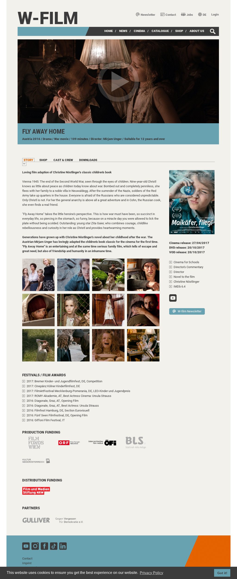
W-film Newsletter (189, 311)
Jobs (190, 14)
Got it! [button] (222, 573)
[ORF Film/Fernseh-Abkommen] (71, 445)
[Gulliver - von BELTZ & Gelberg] (38, 523)
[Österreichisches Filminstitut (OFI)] (104, 445)
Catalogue (160, 31)
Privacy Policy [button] (151, 573)
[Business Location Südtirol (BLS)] (138, 445)
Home (108, 31)
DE (204, 14)
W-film (48, 18)
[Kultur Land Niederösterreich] (38, 463)
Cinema (139, 31)
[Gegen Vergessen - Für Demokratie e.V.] (71, 523)
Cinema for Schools (186, 262)
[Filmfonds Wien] (38, 445)
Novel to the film (184, 276)
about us (197, 31)
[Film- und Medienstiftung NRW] (38, 493)
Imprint (26, 563)
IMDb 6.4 (179, 286)
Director (179, 272)
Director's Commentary (188, 267)
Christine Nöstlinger (186, 281)
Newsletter (148, 14)
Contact (170, 14)
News (123, 31)
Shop (179, 31)
